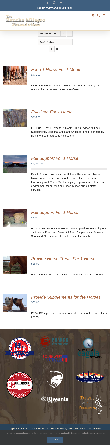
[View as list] (57, 49)
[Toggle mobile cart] (92, 15)
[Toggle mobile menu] (104, 15)
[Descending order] (70, 34)
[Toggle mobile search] (98, 15)
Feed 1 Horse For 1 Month (56, 69)
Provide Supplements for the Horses (66, 297)
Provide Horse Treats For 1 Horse (63, 258)
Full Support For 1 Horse (54, 158)
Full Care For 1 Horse (52, 112)
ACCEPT (55, 440)
